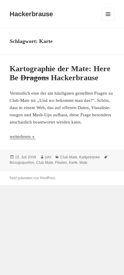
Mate (83, 162)
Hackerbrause (31, 14)
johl (48, 157)
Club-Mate (68, 157)
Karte (73, 162)
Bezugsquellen (22, 162)
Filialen (61, 162)
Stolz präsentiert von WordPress (32, 178)
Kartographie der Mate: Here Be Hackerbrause (60, 73)
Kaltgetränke (89, 157)
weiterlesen (23, 136)
